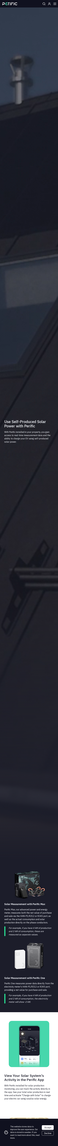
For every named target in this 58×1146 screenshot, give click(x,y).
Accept (47, 1127)
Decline (47, 1133)
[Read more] (10, 4)
